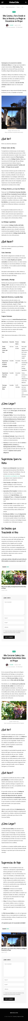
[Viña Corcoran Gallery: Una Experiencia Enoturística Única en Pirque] (14, 578)
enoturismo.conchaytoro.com (12, 476)
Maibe (11, 25)
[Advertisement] (14, 46)
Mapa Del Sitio (14, 1012)
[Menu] (2, 2)
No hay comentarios (11, 27)
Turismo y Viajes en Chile (18, 1016)
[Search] (26, 2)
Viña (14, 11)
